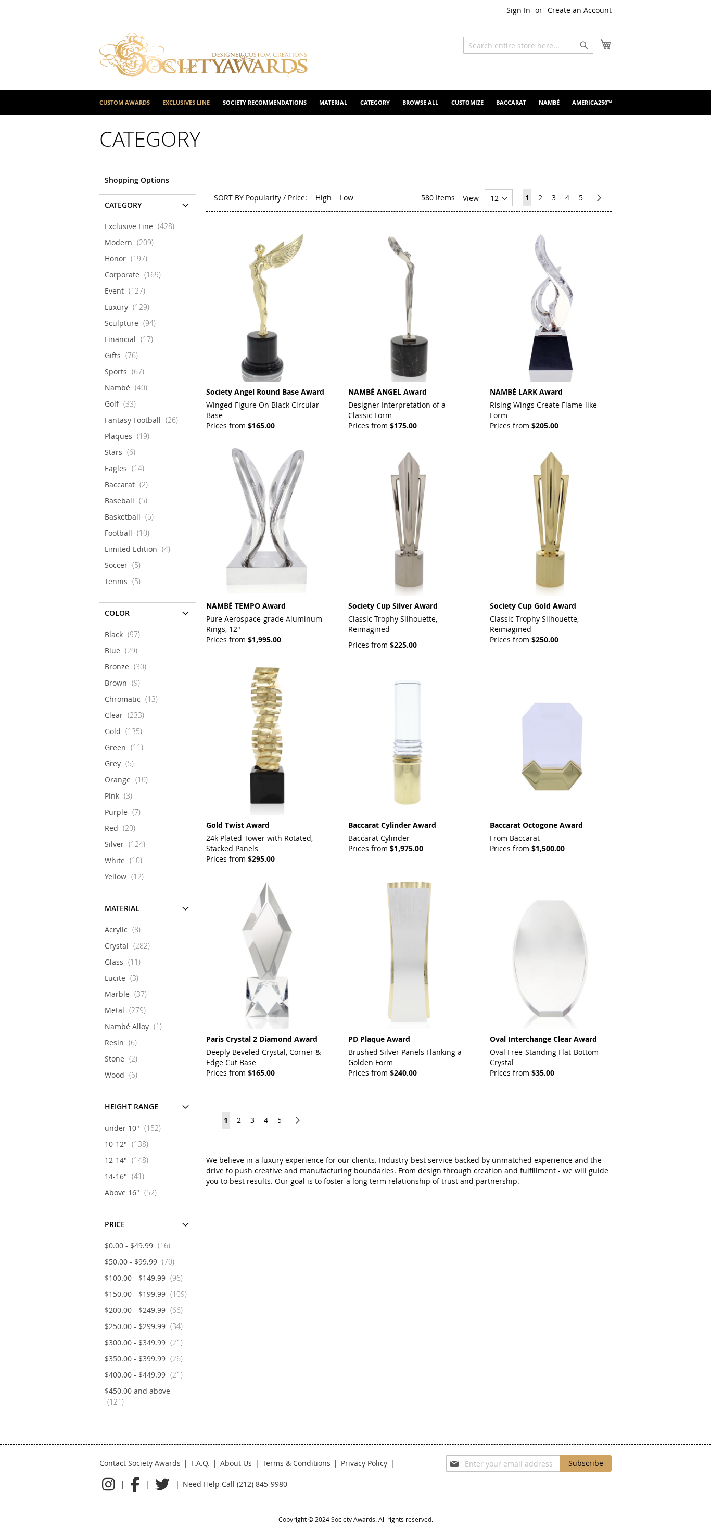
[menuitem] (124, 102)
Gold (126, 731)
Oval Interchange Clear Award (543, 1039)
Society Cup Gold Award (533, 606)
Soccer (126, 565)
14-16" (127, 1176)
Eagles (127, 468)
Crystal (130, 946)
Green (127, 747)
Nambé (129, 388)
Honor (129, 258)
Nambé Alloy (136, 1026)
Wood (124, 1075)
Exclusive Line (143, 226)
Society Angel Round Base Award (265, 392)
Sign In (518, 10)
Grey (122, 763)
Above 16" (134, 1192)
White (126, 860)
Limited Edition (140, 549)
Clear (127, 715)
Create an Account (580, 10)
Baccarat (129, 484)
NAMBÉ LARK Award (526, 392)
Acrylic (126, 929)
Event (128, 291)
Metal (128, 1010)
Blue (124, 650)
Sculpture (133, 323)
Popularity (263, 198)
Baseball (129, 501)
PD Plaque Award (379, 1039)
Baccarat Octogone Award (536, 825)
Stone (124, 1059)
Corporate (136, 275)
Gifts (124, 355)
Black (125, 634)
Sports (127, 371)
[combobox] (528, 45)
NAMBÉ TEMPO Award (246, 606)
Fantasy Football (144, 420)
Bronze (129, 667)
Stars (123, 452)
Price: (297, 198)
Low (346, 198)
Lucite (125, 978)
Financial (132, 339)
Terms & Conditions (296, 1463)
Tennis (126, 581)
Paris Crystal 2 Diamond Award (262, 1039)
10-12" (130, 1144)
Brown (125, 683)
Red (123, 828)
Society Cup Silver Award (393, 606)
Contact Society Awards (140, 1463)
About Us (236, 1463)
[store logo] (203, 55)
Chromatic (134, 699)
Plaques (130, 436)
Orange (129, 780)
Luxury (130, 307)
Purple (126, 812)
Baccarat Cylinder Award (392, 825)
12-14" (130, 1160)
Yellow (127, 876)
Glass (126, 962)
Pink (121, 796)
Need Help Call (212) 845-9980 (235, 1484)
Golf (123, 404)
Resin (124, 1042)
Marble (129, 994)
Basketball (132, 517)
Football (130, 533)
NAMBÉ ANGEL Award (387, 392)
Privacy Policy (364, 1463)
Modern (132, 242)
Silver (128, 844)
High (323, 198)
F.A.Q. (200, 1463)
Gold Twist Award (238, 825)
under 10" (136, 1128)
